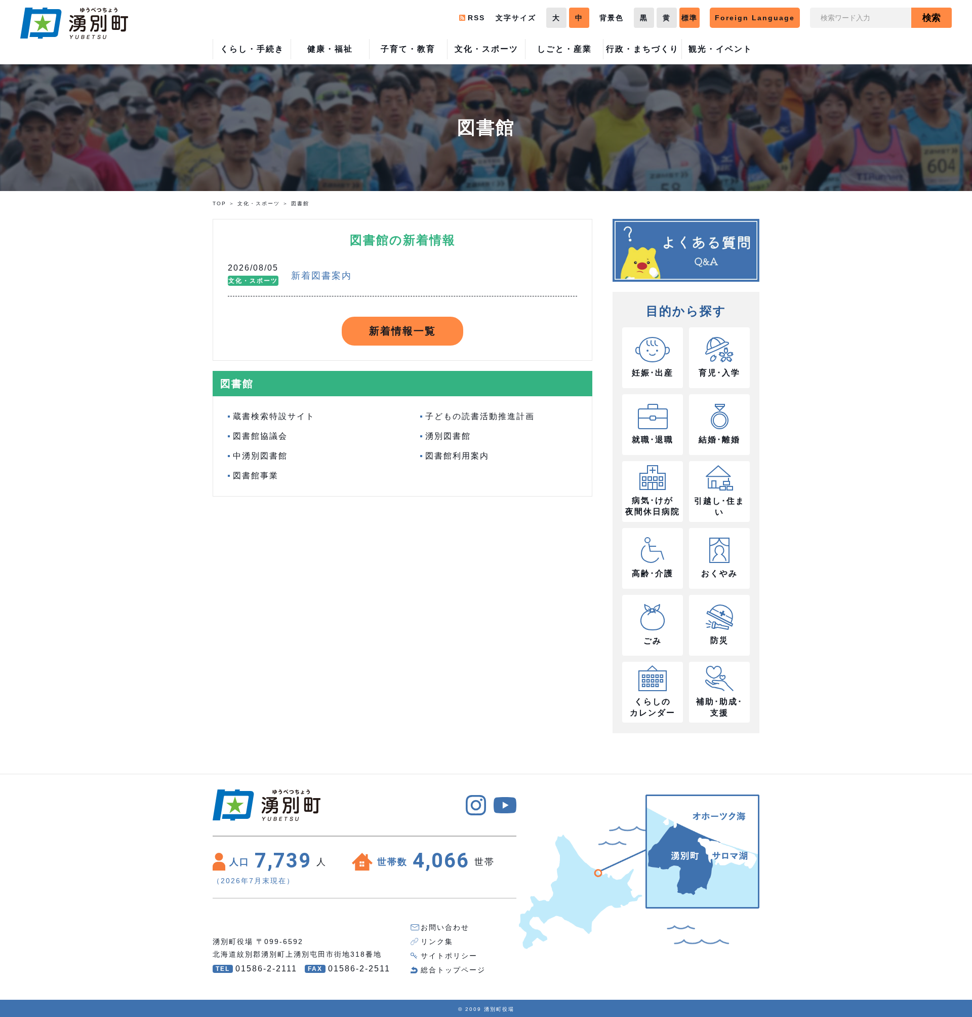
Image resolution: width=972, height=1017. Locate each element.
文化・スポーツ (258, 203)
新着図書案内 (321, 276)
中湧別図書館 (260, 455)
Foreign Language (755, 18)
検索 (931, 18)
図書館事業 (255, 475)
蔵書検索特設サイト (274, 416)
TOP (219, 203)
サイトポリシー (449, 956)
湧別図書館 (448, 436)
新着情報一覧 (402, 330)
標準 (689, 18)
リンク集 (437, 941)
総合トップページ (453, 970)
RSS (476, 18)
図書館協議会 (260, 436)
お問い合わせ (445, 927)
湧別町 (74, 23)
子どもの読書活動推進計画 (480, 416)
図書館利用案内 (457, 455)
